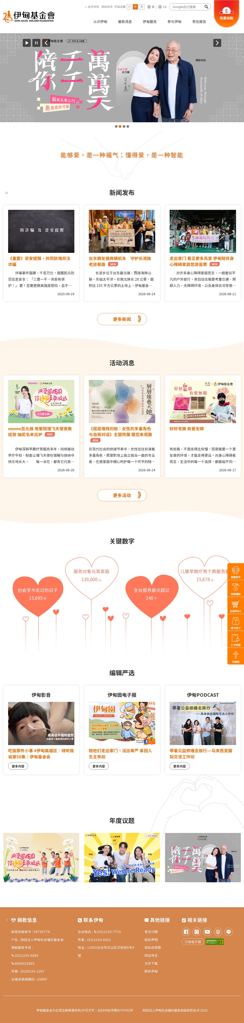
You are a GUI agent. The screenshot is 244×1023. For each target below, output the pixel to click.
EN (165, 7)
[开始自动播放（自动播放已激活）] (27, 43)
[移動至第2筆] (120, 126)
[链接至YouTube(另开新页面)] (207, 932)
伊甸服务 (150, 21)
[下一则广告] (217, 43)
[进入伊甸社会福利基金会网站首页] (29, 17)
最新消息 (125, 21)
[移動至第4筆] (127, 126)
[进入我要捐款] (227, 27)
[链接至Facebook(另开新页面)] (186, 932)
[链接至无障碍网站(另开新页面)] (214, 941)
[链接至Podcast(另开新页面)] (218, 932)
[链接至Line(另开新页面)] (228, 932)
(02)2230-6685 (27, 955)
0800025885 (25, 963)
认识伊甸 (100, 21)
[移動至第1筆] (116, 126)
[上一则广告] (46, 43)
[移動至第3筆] (124, 126)
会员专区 (93, 7)
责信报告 (199, 21)
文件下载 (151, 963)
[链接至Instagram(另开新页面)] (197, 932)
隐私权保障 (153, 947)
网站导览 (107, 7)
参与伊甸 (174, 21)
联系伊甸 (151, 971)
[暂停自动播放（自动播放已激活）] (36, 43)
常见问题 (151, 931)
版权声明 (151, 939)
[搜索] (207, 6)
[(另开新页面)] (122, 77)
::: (86, 6)
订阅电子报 (193, 941)
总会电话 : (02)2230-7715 (99, 931)
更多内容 (18, 766)
